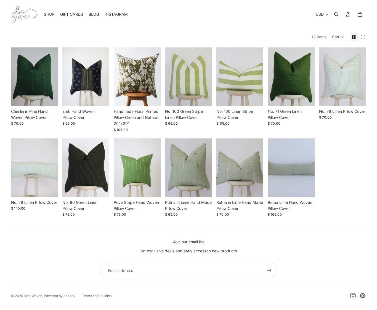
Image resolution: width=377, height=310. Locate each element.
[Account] (348, 14)
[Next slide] (154, 77)
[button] (338, 37)
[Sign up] (269, 270)
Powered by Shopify (59, 296)
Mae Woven (33, 296)
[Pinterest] (362, 295)
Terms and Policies (96, 296)
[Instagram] (353, 295)
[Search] (336, 14)
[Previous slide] (120, 77)
